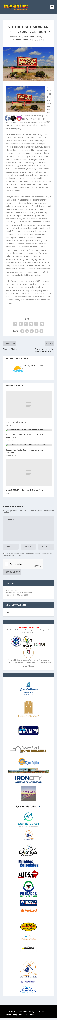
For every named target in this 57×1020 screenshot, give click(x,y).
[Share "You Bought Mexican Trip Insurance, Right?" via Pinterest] (36, 323)
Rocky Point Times (26, 36)
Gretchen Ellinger (20, 40)
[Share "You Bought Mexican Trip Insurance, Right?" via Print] (41, 323)
